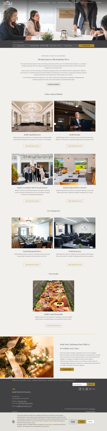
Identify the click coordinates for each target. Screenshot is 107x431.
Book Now (86, 45)
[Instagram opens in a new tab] (87, 389)
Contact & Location (19, 380)
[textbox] (21, 45)
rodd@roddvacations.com (24, 406)
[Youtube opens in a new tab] (90, 389)
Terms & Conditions (39, 380)
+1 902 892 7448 (21, 401)
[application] (53, 421)
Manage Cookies (90, 411)
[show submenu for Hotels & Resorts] (50, 2)
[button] (34, 45)
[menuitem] (54, 2)
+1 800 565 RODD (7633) (25, 403)
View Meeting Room (33, 146)
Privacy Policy (52, 380)
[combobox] (21, 45)
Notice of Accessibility (67, 380)
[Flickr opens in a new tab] (94, 389)
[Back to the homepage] (8, 3)
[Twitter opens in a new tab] (83, 389)
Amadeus (92, 409)
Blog (29, 380)
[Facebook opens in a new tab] (80, 389)
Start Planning (53, 84)
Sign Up (90, 384)
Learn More (67, 369)
